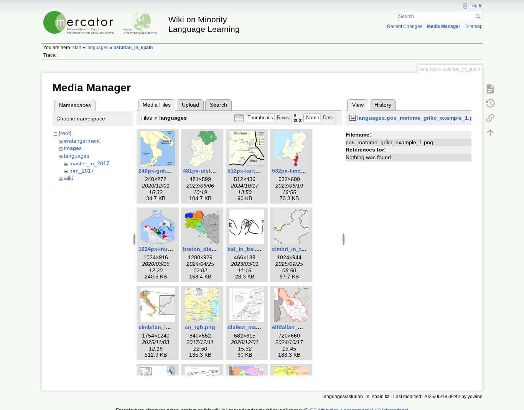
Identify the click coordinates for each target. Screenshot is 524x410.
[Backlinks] (490, 117)
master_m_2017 (89, 163)
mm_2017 (81, 171)
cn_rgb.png (200, 327)
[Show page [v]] (490, 88)
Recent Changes (404, 26)
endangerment (82, 141)
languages (97, 47)
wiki (68, 178)
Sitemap (474, 26)
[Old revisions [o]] (490, 103)
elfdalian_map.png (296, 327)
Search (479, 16)
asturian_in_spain (133, 47)
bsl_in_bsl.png (247, 249)
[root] (65, 133)
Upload (190, 105)
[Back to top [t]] (490, 132)
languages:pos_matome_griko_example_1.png (418, 118)
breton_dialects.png (209, 249)
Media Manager (443, 26)
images (73, 148)
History (382, 105)
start (77, 47)
